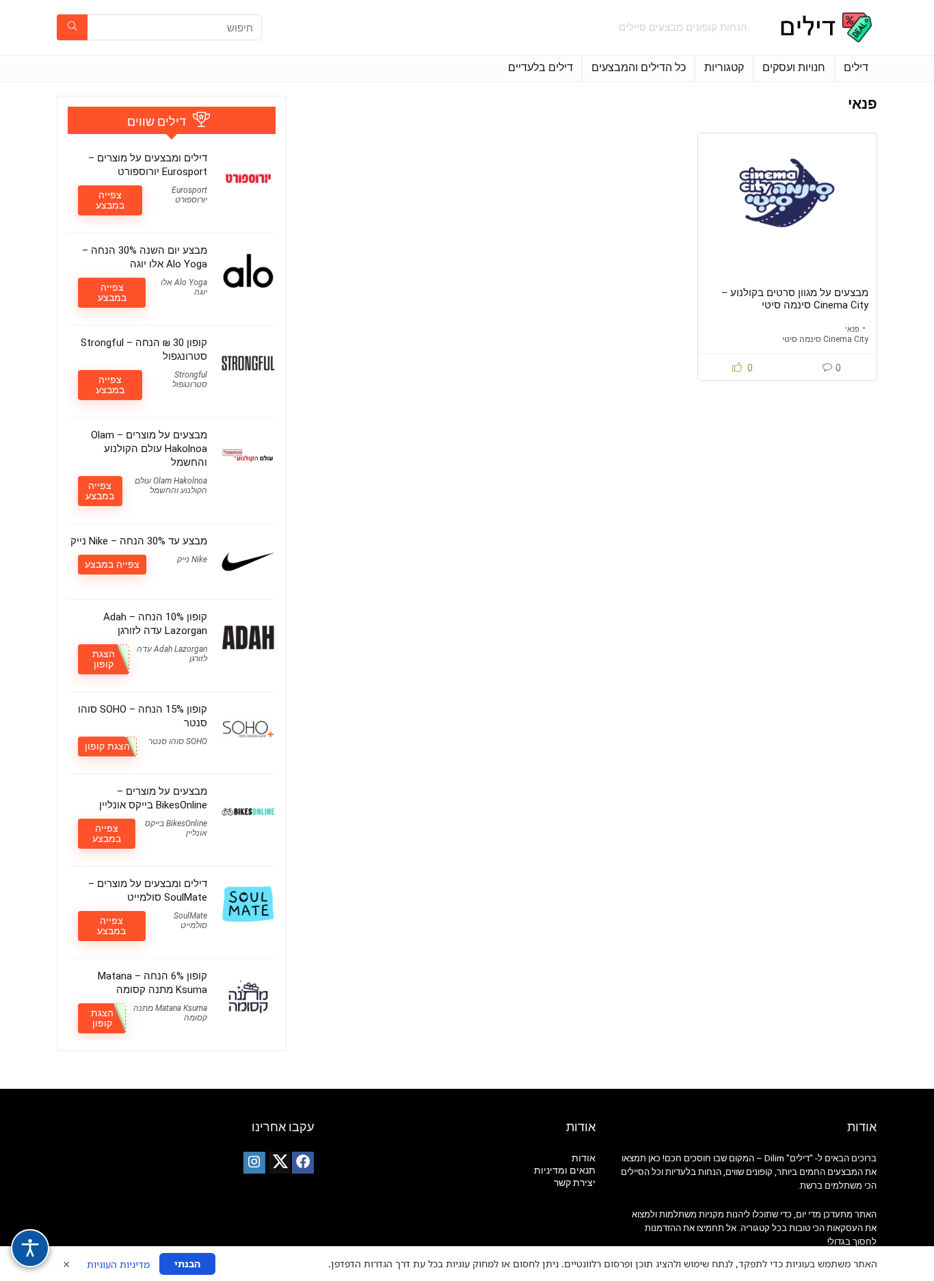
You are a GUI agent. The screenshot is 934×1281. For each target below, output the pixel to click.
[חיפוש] (72, 27)
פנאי (852, 329)
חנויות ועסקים (793, 67)
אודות (584, 1157)
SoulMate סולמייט (190, 920)
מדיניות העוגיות (118, 1264)
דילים (856, 67)
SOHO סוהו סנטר (177, 741)
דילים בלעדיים (540, 67)
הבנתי (187, 1263)
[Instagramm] (254, 1163)
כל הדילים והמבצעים (638, 67)
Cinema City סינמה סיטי (825, 339)
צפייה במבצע (110, 200)
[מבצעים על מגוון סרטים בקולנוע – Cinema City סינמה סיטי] (787, 193)
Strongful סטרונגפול (189, 379)
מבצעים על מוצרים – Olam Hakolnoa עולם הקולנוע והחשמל (149, 448)
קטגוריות (724, 67)
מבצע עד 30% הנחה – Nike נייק (138, 541)
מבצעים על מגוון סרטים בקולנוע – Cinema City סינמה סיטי (794, 299)
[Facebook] (303, 1163)
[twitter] (280, 1163)
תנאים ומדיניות (565, 1170)
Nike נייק (192, 559)
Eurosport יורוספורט (189, 194)
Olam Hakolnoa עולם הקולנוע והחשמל (171, 485)
